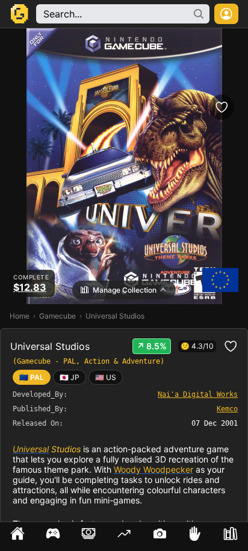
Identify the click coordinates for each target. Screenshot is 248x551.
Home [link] (19, 315)
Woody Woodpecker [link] (153, 469)
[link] (69, 377)
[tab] (18, 536)
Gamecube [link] (57, 315)
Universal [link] (31, 449)
